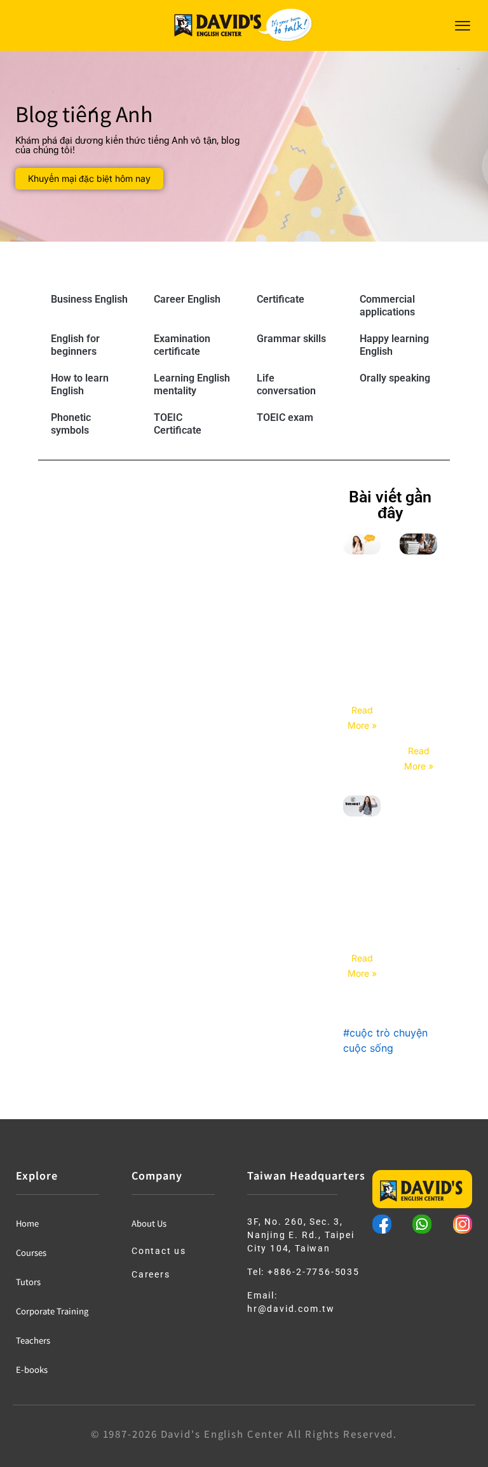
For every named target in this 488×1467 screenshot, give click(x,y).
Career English (187, 299)
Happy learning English (394, 345)
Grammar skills (291, 339)
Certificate (280, 299)
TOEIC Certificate (177, 423)
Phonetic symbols (71, 423)
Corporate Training (52, 1311)
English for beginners (75, 345)
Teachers (33, 1340)
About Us (149, 1223)
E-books (32, 1369)
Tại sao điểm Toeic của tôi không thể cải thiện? (362, 646)
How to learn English (80, 384)
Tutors (28, 1282)
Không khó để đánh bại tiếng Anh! (362, 902)
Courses (31, 1252)
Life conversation (286, 384)
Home (27, 1223)
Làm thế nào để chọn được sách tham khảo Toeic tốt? (418, 667)
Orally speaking (395, 378)
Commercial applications (387, 305)
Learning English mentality (192, 384)
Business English (89, 299)
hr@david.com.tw (291, 1309)
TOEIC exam (285, 417)
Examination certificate (182, 345)
